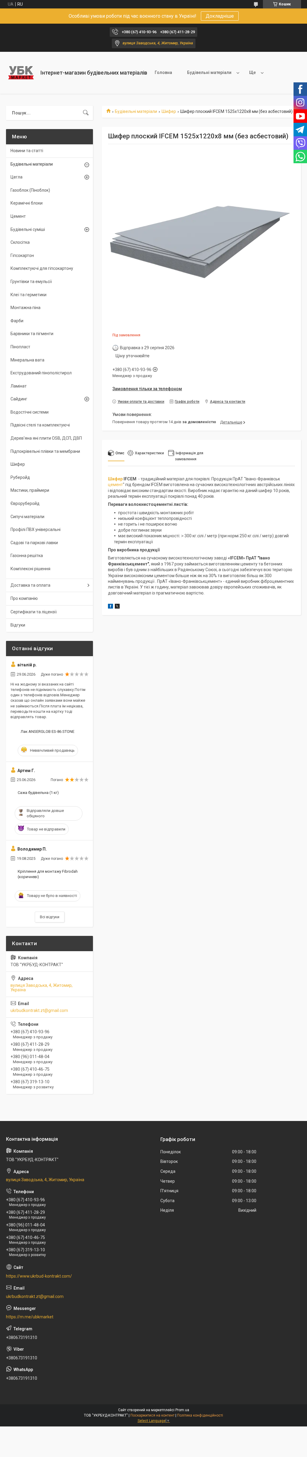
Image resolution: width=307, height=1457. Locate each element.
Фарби (16, 320)
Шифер (169, 111)
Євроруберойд (25, 503)
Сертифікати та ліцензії (33, 611)
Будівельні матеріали (209, 72)
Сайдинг (18, 399)
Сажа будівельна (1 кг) (38, 792)
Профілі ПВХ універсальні (35, 529)
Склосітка (20, 242)
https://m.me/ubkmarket (29, 1316)
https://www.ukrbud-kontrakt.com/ (39, 1276)
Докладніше (220, 16)
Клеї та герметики (28, 294)
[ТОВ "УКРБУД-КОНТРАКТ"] (21, 73)
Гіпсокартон (22, 255)
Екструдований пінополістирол (41, 372)
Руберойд (20, 477)
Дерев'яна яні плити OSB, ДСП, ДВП (46, 438)
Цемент (18, 216)
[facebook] (110, 607)
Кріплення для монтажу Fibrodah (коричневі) (48, 874)
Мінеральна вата (27, 360)
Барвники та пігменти (31, 333)
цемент (115, 484)
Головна (163, 72)
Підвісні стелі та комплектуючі (40, 425)
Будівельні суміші (27, 229)
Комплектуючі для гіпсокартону (41, 268)
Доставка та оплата (30, 585)
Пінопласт (20, 346)
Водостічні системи (29, 412)
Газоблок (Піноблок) (30, 190)
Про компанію (24, 598)
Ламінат (18, 386)
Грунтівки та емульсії (31, 281)
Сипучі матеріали (27, 516)
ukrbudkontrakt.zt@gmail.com (39, 1010)
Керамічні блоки (26, 203)
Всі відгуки (49, 917)
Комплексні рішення (30, 568)
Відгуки (17, 625)
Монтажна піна (25, 307)
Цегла (16, 177)
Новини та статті (26, 150)
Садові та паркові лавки (34, 542)
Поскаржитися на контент (152, 1415)
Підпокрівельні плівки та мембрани (45, 451)
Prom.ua (182, 1410)
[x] (117, 607)
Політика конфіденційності (200, 1415)
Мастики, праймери (29, 490)
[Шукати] (86, 113)
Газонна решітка (26, 555)
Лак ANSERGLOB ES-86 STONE (47, 731)
